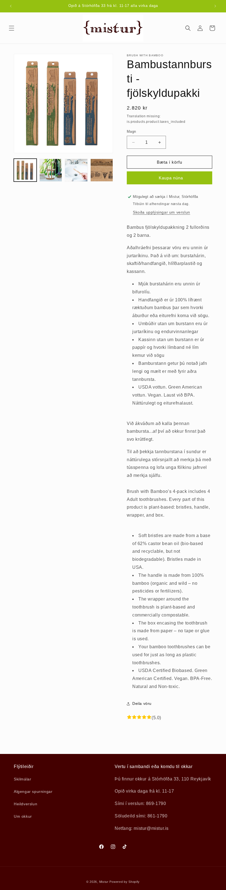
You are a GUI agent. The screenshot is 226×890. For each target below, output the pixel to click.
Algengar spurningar (33, 791)
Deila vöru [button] (142, 703)
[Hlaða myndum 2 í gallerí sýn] (50, 170)
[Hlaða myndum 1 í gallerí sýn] (25, 170)
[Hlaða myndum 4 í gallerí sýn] (101, 170)
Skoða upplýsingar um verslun (161, 212)
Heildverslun (25, 804)
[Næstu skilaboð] (215, 6)
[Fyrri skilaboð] (11, 6)
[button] (12, 28)
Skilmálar (22, 779)
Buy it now (169, 177)
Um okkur (23, 816)
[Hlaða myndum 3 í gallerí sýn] (76, 170)
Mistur (104, 881)
